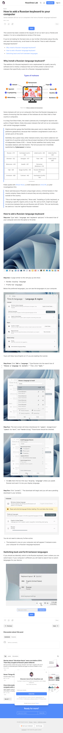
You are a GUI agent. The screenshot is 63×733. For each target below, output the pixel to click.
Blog (5, 8)
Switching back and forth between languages (22, 53)
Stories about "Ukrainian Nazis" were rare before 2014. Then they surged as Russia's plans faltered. (23, 661)
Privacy (31, 722)
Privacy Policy (43, 699)
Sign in (58, 3)
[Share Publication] (44, 2)
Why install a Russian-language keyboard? (21, 47)
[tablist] (10, 637)
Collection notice (42, 722)
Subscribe (50, 3)
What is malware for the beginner (34, 107)
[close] (46, 672)
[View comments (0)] (8, 24)
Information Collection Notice (31, 699)
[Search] (40, 2)
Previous (9, 626)
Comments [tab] (7, 637)
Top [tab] (5, 656)
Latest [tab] (9, 656)
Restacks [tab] (13, 637)
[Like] (5, 24)
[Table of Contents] (2, 366)
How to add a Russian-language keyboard (20, 50)
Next (54, 626)
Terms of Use (39, 697)
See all (7, 699)
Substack (24, 729)
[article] (31, 665)
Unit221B (43, 185)
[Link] (1, 61)
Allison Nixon (20, 185)
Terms (35, 722)
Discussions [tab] (15, 656)
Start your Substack (27, 726)
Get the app (39, 726)
